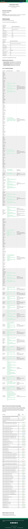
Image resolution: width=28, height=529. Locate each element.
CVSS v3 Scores (4, 39)
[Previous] (13, 7)
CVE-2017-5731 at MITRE (5, 12)
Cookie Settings (14, 527)
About (13, 520)
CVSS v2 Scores (4, 25)
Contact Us (22, 520)
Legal (5, 520)
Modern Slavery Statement (9, 520)
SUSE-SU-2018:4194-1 (6, 62)
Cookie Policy (22, 527)
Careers (3, 520)
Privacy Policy (18, 527)
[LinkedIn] (15, 522)
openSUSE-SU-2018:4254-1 (7, 65)
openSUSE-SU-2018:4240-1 (7, 64)
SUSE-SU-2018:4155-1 (6, 61)
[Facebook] (12, 522)
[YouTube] (10, 522)
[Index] (14, 7)
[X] (14, 522)
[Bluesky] (17, 522)
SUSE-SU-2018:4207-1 (6, 63)
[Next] (15, 7)
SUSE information (6, 18)
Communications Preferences (17, 520)
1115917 (9, 57)
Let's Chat (3, 521)
